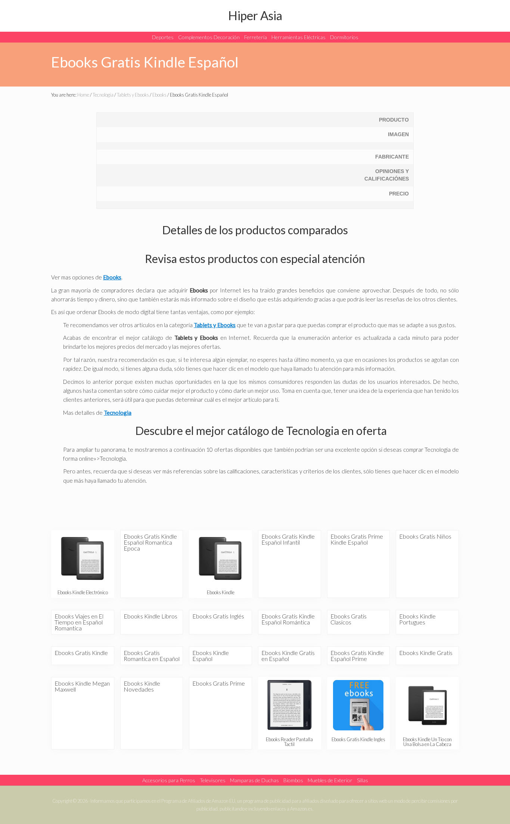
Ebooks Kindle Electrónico (82, 592)
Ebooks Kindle (220, 592)
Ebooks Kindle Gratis (426, 652)
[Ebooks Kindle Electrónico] (82, 558)
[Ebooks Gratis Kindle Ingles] (358, 705)
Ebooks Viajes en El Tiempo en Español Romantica (79, 622)
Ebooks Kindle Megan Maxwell (82, 686)
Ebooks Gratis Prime (218, 683)
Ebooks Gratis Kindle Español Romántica (288, 619)
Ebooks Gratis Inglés (218, 616)
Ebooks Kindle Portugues (417, 619)
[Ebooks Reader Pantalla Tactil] (289, 705)
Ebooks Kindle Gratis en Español (288, 655)
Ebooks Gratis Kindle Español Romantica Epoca (150, 542)
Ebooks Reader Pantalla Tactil (289, 741)
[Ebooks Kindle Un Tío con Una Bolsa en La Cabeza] (427, 705)
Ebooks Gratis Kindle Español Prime (357, 655)
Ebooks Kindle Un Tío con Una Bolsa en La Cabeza (427, 741)
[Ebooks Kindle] (220, 558)
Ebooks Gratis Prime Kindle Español (356, 539)
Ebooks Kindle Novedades (142, 686)
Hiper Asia (255, 15)
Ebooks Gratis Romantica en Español (152, 655)
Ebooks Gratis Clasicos (348, 619)
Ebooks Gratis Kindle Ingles (358, 739)
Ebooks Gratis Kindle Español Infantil (288, 539)
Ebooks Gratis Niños (425, 536)
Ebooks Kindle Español (210, 655)
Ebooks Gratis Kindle (81, 652)
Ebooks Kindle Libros (150, 616)
